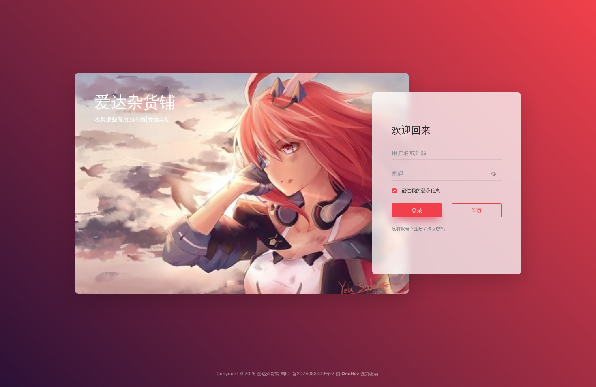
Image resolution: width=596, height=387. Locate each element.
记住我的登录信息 (420, 190)
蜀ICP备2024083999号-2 (307, 373)
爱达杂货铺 (268, 373)
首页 (476, 210)
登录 (416, 210)
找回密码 (436, 229)
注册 (418, 229)
